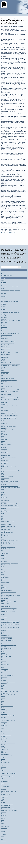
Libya (2, 574)
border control (4, 346)
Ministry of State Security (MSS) (8, 611)
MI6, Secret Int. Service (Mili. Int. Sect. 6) (10, 596)
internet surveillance (5, 529)
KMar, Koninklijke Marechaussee (8, 564)
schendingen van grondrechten (8, 715)
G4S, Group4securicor (6, 482)
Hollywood (3, 510)
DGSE (2, 425)
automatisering (4, 317)
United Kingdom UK (5, 805)
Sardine (3, 712)
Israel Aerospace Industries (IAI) (8, 547)
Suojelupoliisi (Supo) (5, 762)
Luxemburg (3, 580)
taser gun (3, 771)
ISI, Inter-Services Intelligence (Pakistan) (10, 540)
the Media (3, 789)
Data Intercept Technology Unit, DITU (9, 412)
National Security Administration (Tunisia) (10, 622)
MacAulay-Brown (5, 582)
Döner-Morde (4, 434)
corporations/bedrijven (6, 394)
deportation (3, 421)
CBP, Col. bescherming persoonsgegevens (10, 364)
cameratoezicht (4, 357)
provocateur (4, 683)
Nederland (3, 630)
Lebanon (3, 572)
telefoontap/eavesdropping (7, 776)
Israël (2, 545)
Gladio (2, 492)
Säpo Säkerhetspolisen (6, 710)
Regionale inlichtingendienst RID (8, 694)
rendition (3, 698)
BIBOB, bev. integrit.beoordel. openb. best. (10, 333)
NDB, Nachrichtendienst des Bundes (9, 629)
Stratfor (3, 757)
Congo (2, 392)
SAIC (2, 707)
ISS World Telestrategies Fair (7, 548)
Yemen (2, 836)
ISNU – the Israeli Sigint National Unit (9, 543)
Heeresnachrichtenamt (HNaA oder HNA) (10, 506)
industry (3, 522)
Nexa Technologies (5, 635)
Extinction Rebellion (5, 460)
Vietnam (3, 821)
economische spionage (6, 444)
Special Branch (4, 741)
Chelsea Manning (5, 372)
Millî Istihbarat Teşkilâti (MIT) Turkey (9, 608)
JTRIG (2, 558)
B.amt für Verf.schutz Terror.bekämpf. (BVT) (10, 320)
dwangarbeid (4, 439)
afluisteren (3, 283)
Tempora (3, 778)
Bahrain (3, 325)
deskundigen (4, 423)
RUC (2, 699)
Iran (2, 534)
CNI (2, 383)
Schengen (3, 717)
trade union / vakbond (6, 794)
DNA (2, 433)
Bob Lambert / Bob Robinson (7, 343)
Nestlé (2, 632)
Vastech (3, 816)
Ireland (2, 539)
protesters (3, 680)
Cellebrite (3, 367)
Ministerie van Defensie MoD (7, 609)
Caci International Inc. (6, 354)
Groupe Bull (3, 498)
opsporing (3, 646)
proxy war (3, 685)
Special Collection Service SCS (8, 743)
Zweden (3, 839)
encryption (3, 450)
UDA (2, 800)
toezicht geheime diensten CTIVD (8, 791)
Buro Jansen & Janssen (6, 256)
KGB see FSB (4, 561)
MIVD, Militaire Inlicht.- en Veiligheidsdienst (10, 612)
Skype (2, 728)
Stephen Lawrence (5, 754)
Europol (3, 458)
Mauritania (3, 588)
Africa (2, 285)
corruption (3, 396)
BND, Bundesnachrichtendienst (8, 341)
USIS (2, 813)
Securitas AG (4, 722)
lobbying (3, 576)
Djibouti (3, 431)
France (2, 473)
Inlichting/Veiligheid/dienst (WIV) (8, 526)
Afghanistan (3, 282)
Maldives (3, 584)
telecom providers (5, 775)
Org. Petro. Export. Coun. (6, 648)
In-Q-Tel (3, 514)
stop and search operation (7, 755)
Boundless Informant (5, 347)
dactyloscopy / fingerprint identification (9, 405)
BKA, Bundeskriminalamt (6, 335)
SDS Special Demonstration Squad (8, 720)
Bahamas (3, 323)
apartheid (3, 306)
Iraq (2, 537)
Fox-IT (2, 471)
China (2, 376)
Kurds (2, 566)
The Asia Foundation (5, 786)
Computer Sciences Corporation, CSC (9, 391)
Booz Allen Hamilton (5, 344)
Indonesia (3, 519)
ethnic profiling (4, 453)
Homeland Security (5, 511)
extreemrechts (4, 461)
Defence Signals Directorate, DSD (8, 417)
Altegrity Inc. (4, 293)
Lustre (2, 579)
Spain (2, 739)
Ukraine (3, 802)
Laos (2, 569)
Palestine (3, 651)
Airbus (2, 288)
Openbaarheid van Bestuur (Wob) (8, 645)
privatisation (4, 677)
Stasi (2, 751)
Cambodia (3, 356)
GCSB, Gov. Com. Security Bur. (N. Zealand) (11, 487)
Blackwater (3, 339)
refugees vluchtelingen (6, 693)
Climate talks (4, 381)
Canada (3, 359)
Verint (2, 820)
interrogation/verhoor (5, 531)
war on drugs (4, 824)
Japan (2, 551)
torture (2, 792)
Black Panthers (4, 338)
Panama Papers (4, 654)
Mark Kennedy (4, 587)
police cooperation (5, 664)
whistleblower (4, 829)
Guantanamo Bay (5, 500)
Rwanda (3, 704)
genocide (3, 490)
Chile (2, 375)
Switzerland (3, 767)
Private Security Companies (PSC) (8, 675)
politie (2, 667)
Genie (2, 489)
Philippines (3, 661)
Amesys (3, 294)
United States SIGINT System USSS (9, 810)
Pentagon (3, 657)
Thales (2, 784)
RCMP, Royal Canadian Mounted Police (9, 691)
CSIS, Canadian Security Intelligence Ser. (10, 397)
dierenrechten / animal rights (7, 429)
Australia (3, 314)
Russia (2, 702)
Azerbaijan (3, 319)
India (2, 518)
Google (2, 494)
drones (2, 436)
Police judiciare (4, 665)
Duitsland (3, 437)
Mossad (3, 616)
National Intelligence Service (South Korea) (10, 620)
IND (2, 516)
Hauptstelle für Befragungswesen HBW (9, 503)
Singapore (3, 726)
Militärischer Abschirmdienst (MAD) (8, 601)
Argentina (3, 309)
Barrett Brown (4, 327)
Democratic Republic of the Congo (8, 418)
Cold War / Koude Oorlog (6, 386)
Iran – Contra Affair (5, 535)
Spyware (3, 744)
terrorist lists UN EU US (6, 781)
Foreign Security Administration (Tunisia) (10, 470)
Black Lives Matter (5, 336)
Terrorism (3, 779)
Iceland (2, 513)
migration (3, 600)
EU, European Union (5, 455)
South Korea (4, 738)
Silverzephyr (4, 725)
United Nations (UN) (5, 807)
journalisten (3, 556)
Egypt (2, 445)
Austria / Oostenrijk (5, 315)
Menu (14, 14)
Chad (2, 370)
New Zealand (4, 633)
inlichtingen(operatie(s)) (6, 527)
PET (2, 659)
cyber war (3, 404)
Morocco (3, 614)
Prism (2, 672)
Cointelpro (3, 384)
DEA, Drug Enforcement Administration (9, 415)
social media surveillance (6, 730)
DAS (2, 407)
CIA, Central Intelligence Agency (8, 378)
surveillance (3, 763)
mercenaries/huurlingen (6, 590)
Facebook (3, 463)
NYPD (2, 643)
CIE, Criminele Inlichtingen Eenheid (9, 380)
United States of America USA (7, 808)
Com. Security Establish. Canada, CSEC (10, 389)
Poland (2, 662)
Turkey (2, 799)
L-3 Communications (5, 567)
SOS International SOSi (6, 735)
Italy (2, 550)
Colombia (3, 388)
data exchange (4, 410)
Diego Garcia (4, 428)
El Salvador (3, 447)
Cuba (2, 400)
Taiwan (2, 770)
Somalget (3, 731)
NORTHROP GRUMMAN (6, 637)
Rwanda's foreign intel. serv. (7, 706)
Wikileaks (3, 831)
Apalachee (3, 304)
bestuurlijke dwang (5, 331)
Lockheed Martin (5, 577)
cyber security (4, 402)
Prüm (2, 686)
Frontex (3, 479)
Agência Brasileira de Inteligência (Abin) (9, 286)
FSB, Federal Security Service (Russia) (9, 481)
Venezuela (3, 818)
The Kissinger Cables (6, 787)
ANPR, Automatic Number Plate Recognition (10, 301)
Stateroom (3, 752)
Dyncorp (3, 441)
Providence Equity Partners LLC (8, 681)
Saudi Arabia (4, 714)
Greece (3, 495)
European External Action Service (8, 457)
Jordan (2, 555)
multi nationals (4, 617)
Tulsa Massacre (4, 795)
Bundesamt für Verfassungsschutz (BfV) (9, 352)
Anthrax (3, 302)
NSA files (3, 272)
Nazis (2, 625)
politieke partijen (4, 669)
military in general (5, 603)
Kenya (2, 559)
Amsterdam (3, 296)
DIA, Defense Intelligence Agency (8, 426)
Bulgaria (3, 351)
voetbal (2, 823)
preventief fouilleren (5, 670)
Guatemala (3, 502)
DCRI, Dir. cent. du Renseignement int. (9, 413)
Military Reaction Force (6, 606)
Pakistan (3, 649)
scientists (3, 718)
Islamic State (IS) (5, 542)
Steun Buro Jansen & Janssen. (8, 259)
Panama (3, 653)
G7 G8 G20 (3, 484)
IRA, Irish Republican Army (7, 532)
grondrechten (4, 497)
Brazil (2, 349)
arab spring (3, 307)
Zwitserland (3, 840)
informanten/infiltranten (6, 524)
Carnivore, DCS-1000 (6, 362)
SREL (2, 746)
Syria (2, 768)
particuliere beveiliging (6, 656)
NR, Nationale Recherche (6, 638)
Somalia (3, 733)
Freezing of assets (5, 478)
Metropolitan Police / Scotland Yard (8, 592)
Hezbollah (3, 508)
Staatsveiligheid (4, 749)
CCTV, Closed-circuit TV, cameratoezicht (10, 365)
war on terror (4, 828)
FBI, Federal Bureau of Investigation (9, 466)
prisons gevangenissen (6, 673)
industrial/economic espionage (7, 521)
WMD (2, 832)
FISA (2, 468)
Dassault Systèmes (5, 408)
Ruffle (2, 701)
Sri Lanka (3, 747)
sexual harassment (5, 723)
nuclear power (4, 641)
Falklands (3, 465)
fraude (2, 474)
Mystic (2, 619)
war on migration (5, 826)
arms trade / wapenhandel (7, 311)
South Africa (4, 736)
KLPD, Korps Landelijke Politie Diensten (9, 563)
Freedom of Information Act (7, 476)
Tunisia (2, 797)
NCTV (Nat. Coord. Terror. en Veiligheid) (10, 627)
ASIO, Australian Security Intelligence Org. (10, 312)
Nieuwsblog (3, 273)
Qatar (2, 688)
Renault (3, 696)
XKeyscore (3, 834)
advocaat (3, 280)
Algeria (2, 291)
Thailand (3, 783)
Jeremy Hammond (5, 553)
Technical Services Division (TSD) (8, 773)
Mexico (2, 593)
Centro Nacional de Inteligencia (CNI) (9, 368)
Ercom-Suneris (4, 452)
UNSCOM (3, 812)
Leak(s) (3, 571)
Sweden (3, 765)
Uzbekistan (3, 815)
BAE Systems (4, 322)
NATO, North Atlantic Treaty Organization (10, 624)
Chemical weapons (5, 373)
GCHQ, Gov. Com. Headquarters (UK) (9, 486)
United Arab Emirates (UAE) (7, 804)
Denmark (3, 420)
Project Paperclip (5, 678)
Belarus (3, 328)
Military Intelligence (5, 604)
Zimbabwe (3, 837)
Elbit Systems (4, 449)
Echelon (3, 442)
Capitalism (3, 360)
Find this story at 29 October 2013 (8, 232)
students (3, 759)
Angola (2, 299)
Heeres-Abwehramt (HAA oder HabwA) (9, 505)
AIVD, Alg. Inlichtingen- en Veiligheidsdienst (10, 290)
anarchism (3, 298)
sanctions (3, 709)
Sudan (2, 760)
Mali (2, 585)
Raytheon (3, 690)
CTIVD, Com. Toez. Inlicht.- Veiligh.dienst (10, 399)
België (2, 330)
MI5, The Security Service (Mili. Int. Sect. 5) (10, 595)
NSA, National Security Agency (7, 640)
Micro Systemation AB (6, 598)
